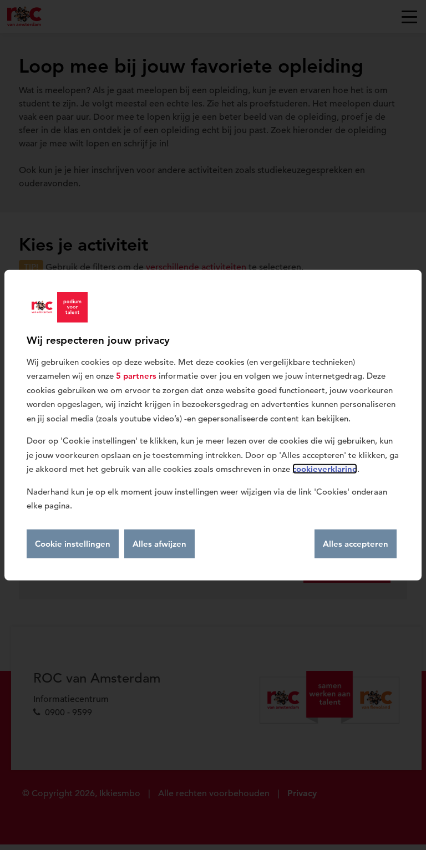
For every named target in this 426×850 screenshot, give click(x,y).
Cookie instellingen (72, 543)
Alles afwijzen (159, 543)
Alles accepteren (355, 543)
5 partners (136, 375)
